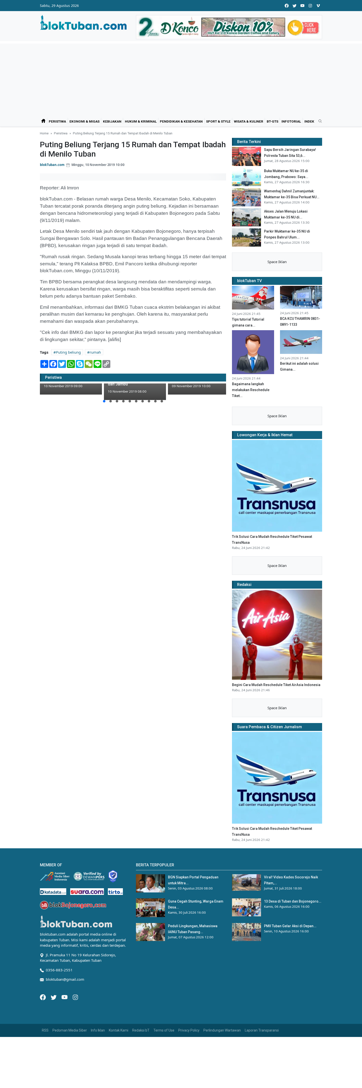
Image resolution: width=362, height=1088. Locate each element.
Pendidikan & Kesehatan (181, 121)
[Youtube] (65, 996)
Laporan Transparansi (262, 1030)
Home (44, 133)
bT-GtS (272, 121)
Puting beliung (68, 352)
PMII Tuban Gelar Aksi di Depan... (290, 926)
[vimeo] (318, 5)
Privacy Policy (188, 1030)
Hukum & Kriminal (141, 121)
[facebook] (287, 5)
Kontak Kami (118, 1030)
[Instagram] (75, 996)
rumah (95, 352)
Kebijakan (112, 121)
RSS (45, 1030)
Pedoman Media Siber (69, 1030)
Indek (309, 121)
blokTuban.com (52, 165)
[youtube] (302, 5)
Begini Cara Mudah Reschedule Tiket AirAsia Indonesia (276, 685)
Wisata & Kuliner (248, 121)
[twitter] (294, 5)
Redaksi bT (140, 1030)
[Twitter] (54, 996)
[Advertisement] (181, 78)
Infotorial (291, 121)
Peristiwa (57, 121)
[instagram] (310, 5)
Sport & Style (218, 121)
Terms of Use (163, 1030)
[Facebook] (43, 996)
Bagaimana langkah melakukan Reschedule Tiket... (250, 390)
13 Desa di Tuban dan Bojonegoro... (292, 901)
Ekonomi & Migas (84, 121)
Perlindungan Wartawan (222, 1030)
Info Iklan (98, 1030)
